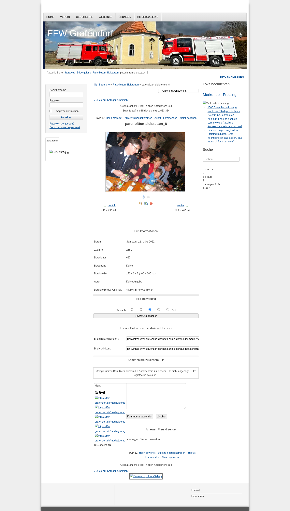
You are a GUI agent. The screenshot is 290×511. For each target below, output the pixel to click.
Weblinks (105, 17)
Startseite (69, 72)
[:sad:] (110, 431)
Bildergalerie (147, 17)
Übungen (125, 17)
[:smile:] (96, 393)
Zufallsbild (52, 140)
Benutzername (58, 89)
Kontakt (195, 490)
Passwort (55, 100)
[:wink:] (110, 402)
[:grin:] (103, 393)
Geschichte (84, 17)
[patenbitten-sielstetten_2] (148, 222)
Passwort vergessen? (62, 123)
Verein (65, 17)
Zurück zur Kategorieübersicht (111, 99)
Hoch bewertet (114, 117)
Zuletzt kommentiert (165, 117)
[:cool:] (100, 393)
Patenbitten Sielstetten (106, 72)
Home (50, 17)
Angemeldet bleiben (67, 111)
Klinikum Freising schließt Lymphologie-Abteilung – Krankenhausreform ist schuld (225, 122)
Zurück (112, 205)
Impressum (197, 496)
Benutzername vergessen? (65, 127)
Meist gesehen (188, 117)
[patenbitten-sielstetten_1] (148, 218)
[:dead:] (110, 440)
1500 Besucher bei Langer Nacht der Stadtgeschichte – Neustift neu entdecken (224, 111)
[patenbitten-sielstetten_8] (146, 190)
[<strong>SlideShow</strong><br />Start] (143, 196)
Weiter (180, 205)
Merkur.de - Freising (220, 95)
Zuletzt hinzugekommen (138, 117)
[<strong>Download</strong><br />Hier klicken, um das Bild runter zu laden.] (146, 202)
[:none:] (110, 412)
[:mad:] (110, 421)
